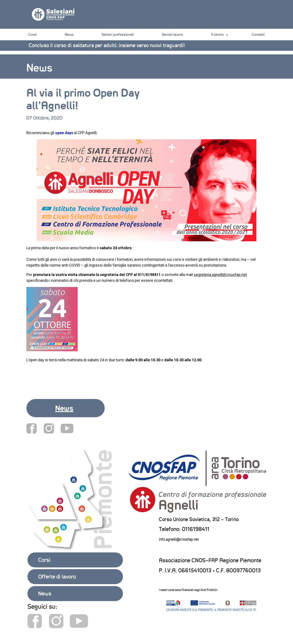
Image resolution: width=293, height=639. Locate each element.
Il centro (217, 34)
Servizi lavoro (172, 34)
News (69, 34)
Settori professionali (118, 34)
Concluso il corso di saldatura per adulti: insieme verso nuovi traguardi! (107, 45)
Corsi (32, 34)
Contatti (258, 34)
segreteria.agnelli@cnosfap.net (220, 274)
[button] (65, 408)
